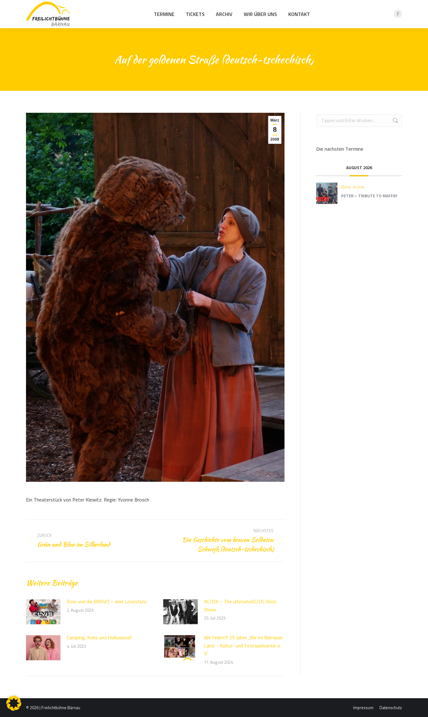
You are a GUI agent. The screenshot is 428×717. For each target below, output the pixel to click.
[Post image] (43, 611)
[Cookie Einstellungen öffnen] (13, 709)
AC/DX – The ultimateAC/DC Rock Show (240, 605)
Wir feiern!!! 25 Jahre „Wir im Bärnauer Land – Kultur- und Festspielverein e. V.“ (243, 645)
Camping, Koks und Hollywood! (99, 637)
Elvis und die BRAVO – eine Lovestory (107, 601)
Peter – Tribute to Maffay (369, 196)
